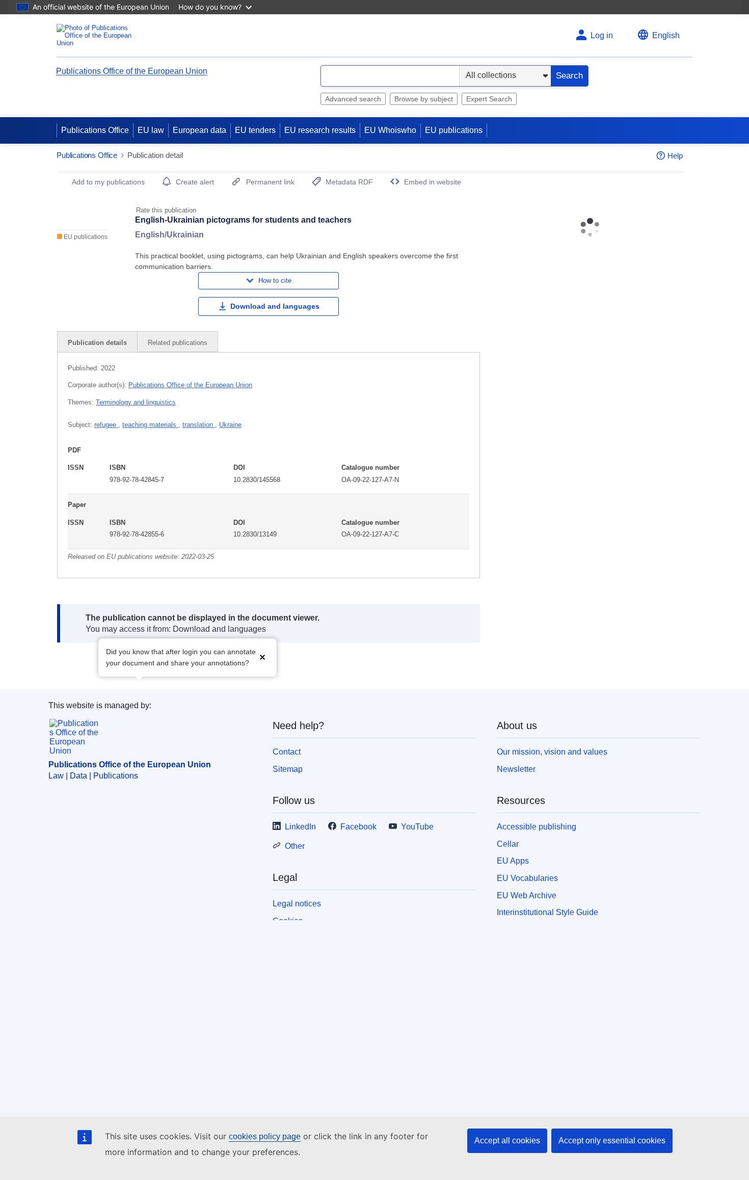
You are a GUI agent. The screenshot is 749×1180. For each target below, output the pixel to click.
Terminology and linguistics (136, 402)
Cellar (508, 844)
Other (295, 846)
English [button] (666, 35)
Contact (287, 751)
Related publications (177, 342)
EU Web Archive (526, 895)
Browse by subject (423, 99)
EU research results (320, 130)
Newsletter (516, 769)
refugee (106, 424)
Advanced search (353, 99)
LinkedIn (300, 826)
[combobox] (390, 76)
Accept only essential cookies (611, 1140)
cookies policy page (265, 1136)
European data (199, 130)
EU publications (454, 130)
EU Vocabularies (527, 878)
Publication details (97, 342)
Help (675, 155)
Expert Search (489, 99)
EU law (151, 130)
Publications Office (95, 130)
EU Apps (513, 860)
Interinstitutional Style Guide (547, 912)
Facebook (358, 826)
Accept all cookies (507, 1140)
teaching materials (150, 424)
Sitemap (288, 769)
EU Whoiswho (390, 130)
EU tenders (255, 130)
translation (198, 424)
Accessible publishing (536, 826)
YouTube (417, 826)
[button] (262, 656)
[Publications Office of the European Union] (97, 35)
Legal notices (297, 903)
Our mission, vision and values (552, 751)
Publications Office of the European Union (131, 71)
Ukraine (230, 424)
